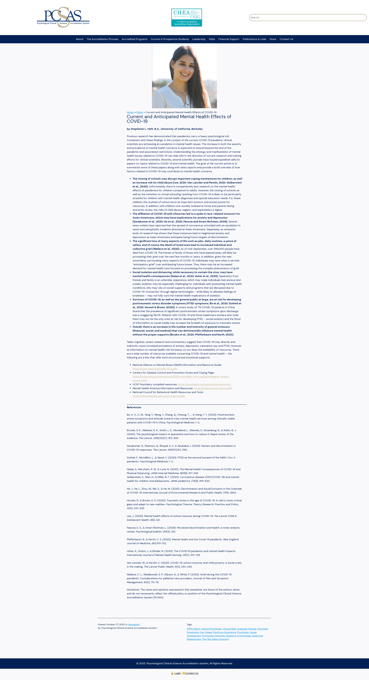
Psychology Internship (213, 635)
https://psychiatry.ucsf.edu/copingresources (204, 384)
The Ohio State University (215, 639)
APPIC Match (193, 628)
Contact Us (191, 673)
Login (178, 673)
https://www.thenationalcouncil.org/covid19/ (159, 396)
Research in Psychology (238, 635)
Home (130, 112)
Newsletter (134, 624)
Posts (140, 112)
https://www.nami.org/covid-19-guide (155, 369)
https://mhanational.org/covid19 (213, 388)
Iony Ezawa (206, 632)
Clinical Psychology (211, 628)
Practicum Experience (224, 632)
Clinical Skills (229, 628)
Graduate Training (246, 628)
